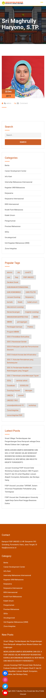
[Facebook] (5, 673)
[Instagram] (5, 680)
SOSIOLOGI (24, 385)
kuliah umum (32, 302)
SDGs (7, 232)
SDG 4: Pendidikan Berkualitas (18, 337)
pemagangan (22, 322)
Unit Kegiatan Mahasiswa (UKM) (17, 243)
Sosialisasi (11, 385)
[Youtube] (5, 693)
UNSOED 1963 (12, 400)
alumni (9, 272)
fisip (16, 277)
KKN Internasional (12, 204)
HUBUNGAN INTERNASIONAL (17, 287)
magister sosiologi (32, 312)
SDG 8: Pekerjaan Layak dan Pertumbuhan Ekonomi (22, 348)
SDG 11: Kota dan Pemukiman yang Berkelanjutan (20, 361)
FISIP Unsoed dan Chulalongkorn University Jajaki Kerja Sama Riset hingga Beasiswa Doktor (21, 500)
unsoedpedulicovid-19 (15, 405)
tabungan (28, 390)
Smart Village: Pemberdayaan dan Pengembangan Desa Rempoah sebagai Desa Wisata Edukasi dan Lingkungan (22, 441)
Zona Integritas (11, 248)
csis (8, 277)
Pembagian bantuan (14, 327)
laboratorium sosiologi (15, 307)
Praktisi (30, 327)
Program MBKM (13, 332)
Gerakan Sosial (12, 282)
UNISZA (10, 395)
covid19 (28, 272)
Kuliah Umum (10, 215)
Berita (7, 165)
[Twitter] (5, 686)
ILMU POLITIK (31, 292)
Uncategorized (10, 237)
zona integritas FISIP (14, 415)
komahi (10, 302)
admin (8, 103)
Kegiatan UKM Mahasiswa (15, 188)
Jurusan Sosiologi (13, 297)
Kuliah (20, 302)
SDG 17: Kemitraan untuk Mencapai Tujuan (23, 376)
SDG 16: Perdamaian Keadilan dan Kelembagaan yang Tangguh (19, 369)
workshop (32, 405)
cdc (18, 272)
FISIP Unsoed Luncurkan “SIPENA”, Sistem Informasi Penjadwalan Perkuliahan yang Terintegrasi (21, 489)
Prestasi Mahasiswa (12, 226)
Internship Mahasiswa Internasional (18, 182)
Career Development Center (15, 171)
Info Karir (8, 176)
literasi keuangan (13, 312)
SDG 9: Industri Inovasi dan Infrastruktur (21, 355)
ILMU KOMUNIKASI (14, 292)
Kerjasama (9, 193)
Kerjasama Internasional (14, 199)
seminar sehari (21, 381)
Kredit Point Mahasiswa (14, 210)
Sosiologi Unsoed (13, 390)
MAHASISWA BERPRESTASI (17, 317)
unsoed (21, 395)
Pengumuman (10, 221)
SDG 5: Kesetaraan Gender (17, 342)
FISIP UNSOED (28, 277)
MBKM (35, 317)
